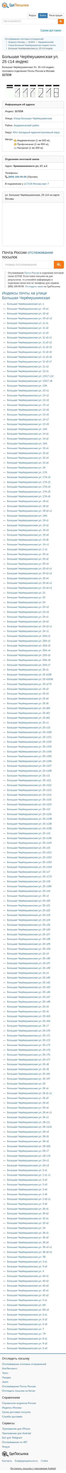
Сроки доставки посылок (16, 1412)
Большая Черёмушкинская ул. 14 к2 (28, 438)
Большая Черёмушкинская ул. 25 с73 (28, 1045)
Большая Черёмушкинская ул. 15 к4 (28, 462)
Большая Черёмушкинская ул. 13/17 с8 (29, 380)
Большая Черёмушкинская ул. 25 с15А (29, 866)
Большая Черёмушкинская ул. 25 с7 (28, 1025)
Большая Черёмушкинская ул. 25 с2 (28, 895)
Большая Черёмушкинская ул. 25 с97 (28, 1078)
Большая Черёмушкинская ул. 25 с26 (28, 929)
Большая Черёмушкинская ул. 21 (26, 592)
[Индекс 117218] (33, 91)
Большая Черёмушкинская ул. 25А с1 (28, 636)
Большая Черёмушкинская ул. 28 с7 (28, 1150)
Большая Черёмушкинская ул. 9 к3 (27, 1348)
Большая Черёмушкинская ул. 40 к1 (28, 1276)
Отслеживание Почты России (19, 1386)
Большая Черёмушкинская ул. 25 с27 (28, 934)
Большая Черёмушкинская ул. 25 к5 (28, 703)
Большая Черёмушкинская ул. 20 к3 (28, 563)
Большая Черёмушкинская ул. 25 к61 (28, 713)
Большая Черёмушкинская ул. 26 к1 (28, 1088)
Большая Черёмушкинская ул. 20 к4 (28, 578)
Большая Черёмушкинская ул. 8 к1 (27, 1338)
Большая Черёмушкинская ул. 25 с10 (28, 727)
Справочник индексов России (19, 1403)
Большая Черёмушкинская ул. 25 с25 (28, 924)
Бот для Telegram (12, 1437)
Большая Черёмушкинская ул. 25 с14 (28, 833)
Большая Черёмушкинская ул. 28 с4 (28, 1131)
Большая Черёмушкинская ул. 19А (27, 515)
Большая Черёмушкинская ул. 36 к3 (28, 1242)
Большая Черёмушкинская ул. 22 (26, 597)
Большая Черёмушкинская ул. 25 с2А (28, 948)
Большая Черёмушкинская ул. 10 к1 (28, 308)
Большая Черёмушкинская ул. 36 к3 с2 (29, 1252)
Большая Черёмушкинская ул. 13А (27, 385)
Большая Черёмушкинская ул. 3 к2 (27, 1266)
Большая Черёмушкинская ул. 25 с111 (29, 780)
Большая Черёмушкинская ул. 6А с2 (28, 1309)
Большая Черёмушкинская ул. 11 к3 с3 (29, 347)
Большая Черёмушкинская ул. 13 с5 (28, 409)
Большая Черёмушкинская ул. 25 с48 (28, 1001)
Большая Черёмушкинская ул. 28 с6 (28, 1141)
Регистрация (55, 15)
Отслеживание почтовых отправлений (24, 1364)
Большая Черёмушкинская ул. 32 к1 (28, 1218)
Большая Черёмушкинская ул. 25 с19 (28, 891)
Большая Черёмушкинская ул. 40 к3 (28, 1285)
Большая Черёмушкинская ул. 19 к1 (28, 520)
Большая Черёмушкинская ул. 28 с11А (29, 1126)
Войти (43, 15)
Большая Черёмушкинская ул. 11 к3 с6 (29, 356)
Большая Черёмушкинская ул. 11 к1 (27, 323)
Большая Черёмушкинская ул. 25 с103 (29, 746)
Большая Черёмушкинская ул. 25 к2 (28, 689)
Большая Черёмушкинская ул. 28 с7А (28, 1155)
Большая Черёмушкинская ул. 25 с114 (29, 794)
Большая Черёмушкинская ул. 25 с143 (29, 842)
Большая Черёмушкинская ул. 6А (26, 1305)
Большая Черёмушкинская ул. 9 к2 (27, 1343)
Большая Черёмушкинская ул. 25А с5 (28, 655)
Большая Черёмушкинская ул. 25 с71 (28, 1035)
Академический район (26, 125)
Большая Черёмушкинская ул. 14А (27, 429)
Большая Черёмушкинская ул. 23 (26, 602)
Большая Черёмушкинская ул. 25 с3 (28, 953)
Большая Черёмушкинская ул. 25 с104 (29, 751)
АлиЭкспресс (9, 1368)
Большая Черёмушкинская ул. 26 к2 (28, 1098)
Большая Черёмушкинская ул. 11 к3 (27, 332)
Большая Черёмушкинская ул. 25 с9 (28, 1069)
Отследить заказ (34, 286)
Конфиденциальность (26, 1461)
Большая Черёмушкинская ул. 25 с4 (28, 972)
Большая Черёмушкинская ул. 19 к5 (28, 539)
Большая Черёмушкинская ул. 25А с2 (28, 640)
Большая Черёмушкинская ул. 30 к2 (28, 1213)
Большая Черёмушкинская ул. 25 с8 (28, 1064)
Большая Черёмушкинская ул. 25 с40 (28, 977)
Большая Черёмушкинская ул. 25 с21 (28, 905)
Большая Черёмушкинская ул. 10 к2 (28, 313)
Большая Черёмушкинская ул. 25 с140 (29, 838)
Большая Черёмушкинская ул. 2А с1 (28, 1160)
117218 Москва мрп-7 (36, 183)
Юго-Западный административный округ (36, 132)
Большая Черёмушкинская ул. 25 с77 (28, 1059)
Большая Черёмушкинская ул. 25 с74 (28, 1049)
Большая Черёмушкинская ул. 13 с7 (28, 419)
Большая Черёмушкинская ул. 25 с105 (29, 756)
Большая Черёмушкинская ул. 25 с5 (28, 1006)
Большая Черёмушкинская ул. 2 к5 (27, 1194)
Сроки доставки (50, 30)
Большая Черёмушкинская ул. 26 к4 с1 (29, 1112)
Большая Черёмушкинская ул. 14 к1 (28, 433)
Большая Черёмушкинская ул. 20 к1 (28, 554)
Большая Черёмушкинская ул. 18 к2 (28, 506)
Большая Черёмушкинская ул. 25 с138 (29, 823)
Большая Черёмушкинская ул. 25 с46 (28, 992)
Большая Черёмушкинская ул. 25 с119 (29, 804)
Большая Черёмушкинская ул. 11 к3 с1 (29, 337)
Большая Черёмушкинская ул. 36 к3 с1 (29, 1247)
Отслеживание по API (14, 1442)
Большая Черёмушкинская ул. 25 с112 (29, 785)
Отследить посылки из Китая (18, 1390)
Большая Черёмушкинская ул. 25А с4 (28, 650)
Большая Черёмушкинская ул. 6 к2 (27, 1319)
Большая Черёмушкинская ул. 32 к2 (28, 1223)
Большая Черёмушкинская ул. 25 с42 (28, 982)
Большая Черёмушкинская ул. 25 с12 (28, 809)
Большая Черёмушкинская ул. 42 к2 (28, 1295)
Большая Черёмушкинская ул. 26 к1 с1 (29, 1093)
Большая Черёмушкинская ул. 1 (25, 303)
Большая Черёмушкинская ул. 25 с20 (28, 900)
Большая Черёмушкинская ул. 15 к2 (28, 453)
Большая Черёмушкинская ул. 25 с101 (29, 737)
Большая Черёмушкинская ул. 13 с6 (28, 414)
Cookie (44, 1461)
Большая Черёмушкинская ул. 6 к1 (27, 1314)
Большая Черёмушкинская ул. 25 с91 (28, 1073)
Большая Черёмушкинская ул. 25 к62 (28, 717)
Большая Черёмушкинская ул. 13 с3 (28, 400)
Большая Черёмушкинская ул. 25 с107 (29, 765)
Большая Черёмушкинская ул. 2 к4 (27, 1189)
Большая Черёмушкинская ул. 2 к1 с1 (29, 1175)
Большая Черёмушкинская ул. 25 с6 (28, 1011)
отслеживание (40, 252)
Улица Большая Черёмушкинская (33, 118)
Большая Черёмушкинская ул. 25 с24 (28, 919)
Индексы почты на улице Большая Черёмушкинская (26, 295)
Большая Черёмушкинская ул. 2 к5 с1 (29, 1199)
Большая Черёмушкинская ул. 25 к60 (28, 708)
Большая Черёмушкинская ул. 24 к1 (28, 616)
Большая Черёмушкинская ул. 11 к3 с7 (29, 361)
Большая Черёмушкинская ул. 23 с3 (28, 611)
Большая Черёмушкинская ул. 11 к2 (27, 328)
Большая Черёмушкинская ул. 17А (27, 472)
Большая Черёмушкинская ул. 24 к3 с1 (29, 626)
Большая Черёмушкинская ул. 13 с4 (28, 405)
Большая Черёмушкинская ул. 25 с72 (28, 1040)
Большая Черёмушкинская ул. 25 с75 (28, 1054)
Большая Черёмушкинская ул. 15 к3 (28, 457)
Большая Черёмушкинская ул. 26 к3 (28, 1102)
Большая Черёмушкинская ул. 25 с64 (28, 1021)
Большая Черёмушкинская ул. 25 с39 (28, 968)
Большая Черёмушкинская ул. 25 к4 (28, 698)
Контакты (7, 1461)
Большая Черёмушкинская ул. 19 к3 (28, 530)
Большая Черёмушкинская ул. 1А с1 (28, 544)
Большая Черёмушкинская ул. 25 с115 (29, 799)
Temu (5, 1373)
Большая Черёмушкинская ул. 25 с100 (29, 732)
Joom (5, 1381)
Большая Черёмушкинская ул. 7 (25, 1329)
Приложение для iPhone (16, 1428)
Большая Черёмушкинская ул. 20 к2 (28, 558)
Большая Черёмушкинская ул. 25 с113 (29, 790)
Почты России (31, 273)
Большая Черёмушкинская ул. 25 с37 (28, 963)
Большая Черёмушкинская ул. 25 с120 (29, 814)
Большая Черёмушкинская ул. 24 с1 (28, 631)
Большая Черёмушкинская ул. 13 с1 (28, 390)
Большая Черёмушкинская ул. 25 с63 (28, 1016)
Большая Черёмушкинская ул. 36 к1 (28, 1232)
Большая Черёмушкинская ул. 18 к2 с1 (29, 510)
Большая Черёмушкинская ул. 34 (26, 1228)
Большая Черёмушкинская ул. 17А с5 (28, 491)
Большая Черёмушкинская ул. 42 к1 (28, 1290)
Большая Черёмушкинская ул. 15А (27, 443)
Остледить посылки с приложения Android (33, 1468)
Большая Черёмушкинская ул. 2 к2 (27, 1179)
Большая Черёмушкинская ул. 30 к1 (28, 1208)
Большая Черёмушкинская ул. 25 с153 (29, 862)
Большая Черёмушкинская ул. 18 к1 (28, 501)
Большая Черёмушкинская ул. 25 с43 (28, 987)
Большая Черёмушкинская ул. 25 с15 (28, 847)
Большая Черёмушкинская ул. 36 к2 (28, 1237)
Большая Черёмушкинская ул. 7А (26, 1333)
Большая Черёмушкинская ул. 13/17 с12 (30, 376)
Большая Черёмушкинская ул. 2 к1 (27, 1170)
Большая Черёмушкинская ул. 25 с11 (28, 775)
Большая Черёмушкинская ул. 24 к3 (28, 621)
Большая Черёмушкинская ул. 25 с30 (28, 958)
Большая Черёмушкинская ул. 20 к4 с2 (29, 587)
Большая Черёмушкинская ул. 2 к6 (27, 1203)
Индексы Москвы (12, 1407)
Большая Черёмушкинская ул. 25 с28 (28, 939)
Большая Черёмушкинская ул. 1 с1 (27, 549)
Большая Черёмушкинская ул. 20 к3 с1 (29, 568)
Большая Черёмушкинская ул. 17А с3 (28, 482)
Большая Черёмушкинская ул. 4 (25, 1271)
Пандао (6, 1377)
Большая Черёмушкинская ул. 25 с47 (28, 997)
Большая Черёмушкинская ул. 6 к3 (27, 1324)
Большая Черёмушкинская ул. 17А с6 (28, 496)
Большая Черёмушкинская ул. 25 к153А (30, 679)
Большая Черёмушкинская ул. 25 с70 (28, 1030)
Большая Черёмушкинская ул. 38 (26, 1256)
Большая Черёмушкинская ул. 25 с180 (29, 886)
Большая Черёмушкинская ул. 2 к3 (27, 1184)
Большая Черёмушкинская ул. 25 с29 (28, 944)
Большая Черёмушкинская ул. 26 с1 (28, 1117)
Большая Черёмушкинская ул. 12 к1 (28, 371)
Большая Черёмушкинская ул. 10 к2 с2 (29, 318)
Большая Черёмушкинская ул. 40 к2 (28, 1281)
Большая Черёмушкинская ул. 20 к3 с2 (29, 573)
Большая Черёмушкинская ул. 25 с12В (29, 818)
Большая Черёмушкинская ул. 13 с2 (28, 395)
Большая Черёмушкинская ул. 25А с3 (28, 645)
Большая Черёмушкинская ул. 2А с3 (28, 1165)
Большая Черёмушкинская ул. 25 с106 (29, 761)
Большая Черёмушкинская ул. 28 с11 (28, 1122)
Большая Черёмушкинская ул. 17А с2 (28, 477)
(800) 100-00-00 (17, 176)
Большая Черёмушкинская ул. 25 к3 (28, 693)
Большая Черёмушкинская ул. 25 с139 (29, 828)
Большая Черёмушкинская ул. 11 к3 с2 (29, 342)
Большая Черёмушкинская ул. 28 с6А (28, 1146)
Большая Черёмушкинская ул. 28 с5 (28, 1136)
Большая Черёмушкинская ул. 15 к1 (28, 448)
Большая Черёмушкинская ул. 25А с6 (28, 660)
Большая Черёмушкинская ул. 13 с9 (28, 424)
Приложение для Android (16, 1433)
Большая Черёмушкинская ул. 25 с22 (28, 910)
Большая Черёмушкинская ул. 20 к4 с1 (29, 583)
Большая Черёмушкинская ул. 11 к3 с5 (29, 352)
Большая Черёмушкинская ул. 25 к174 (29, 684)
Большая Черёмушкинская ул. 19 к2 (28, 525)
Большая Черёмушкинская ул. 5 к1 (27, 1300)
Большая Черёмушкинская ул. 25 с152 (29, 857)
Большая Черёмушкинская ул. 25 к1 (28, 669)
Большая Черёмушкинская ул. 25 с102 (29, 741)
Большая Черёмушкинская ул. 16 (26, 467)
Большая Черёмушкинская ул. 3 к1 (27, 1261)
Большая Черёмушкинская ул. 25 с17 (28, 871)
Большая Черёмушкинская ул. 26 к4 (28, 1107)
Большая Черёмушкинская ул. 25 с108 (29, 770)
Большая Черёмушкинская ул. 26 (26, 1083)
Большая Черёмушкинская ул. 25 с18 (28, 881)
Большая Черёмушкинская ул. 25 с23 (28, 915)
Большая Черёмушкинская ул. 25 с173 (29, 876)
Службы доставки (12, 1416)
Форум (32, 15)
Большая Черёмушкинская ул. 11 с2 (28, 366)
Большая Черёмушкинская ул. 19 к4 (28, 534)
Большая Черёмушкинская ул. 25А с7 (28, 664)
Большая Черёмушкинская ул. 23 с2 (28, 607)
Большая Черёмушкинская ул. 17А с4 (28, 486)
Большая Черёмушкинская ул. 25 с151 (29, 852)
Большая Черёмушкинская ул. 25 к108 (29, 674)
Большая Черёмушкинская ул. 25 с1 (28, 722)
